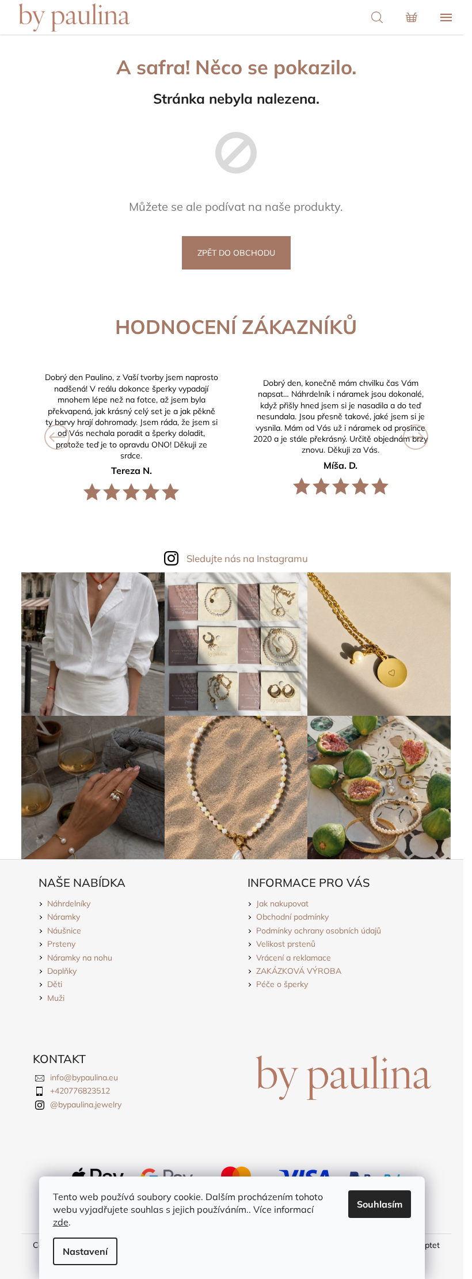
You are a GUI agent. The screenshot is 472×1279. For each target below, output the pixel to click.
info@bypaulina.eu (84, 1077)
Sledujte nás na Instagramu (247, 558)
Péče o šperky (282, 984)
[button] (63, 437)
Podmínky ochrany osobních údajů (318, 930)
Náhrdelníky (68, 903)
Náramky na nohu (79, 957)
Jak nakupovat (282, 903)
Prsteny (61, 944)
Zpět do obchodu (236, 253)
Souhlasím (379, 1204)
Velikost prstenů (285, 944)
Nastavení (85, 1251)
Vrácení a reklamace (293, 957)
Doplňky (62, 971)
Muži (55, 998)
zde (60, 1222)
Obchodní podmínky (292, 917)
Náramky (63, 917)
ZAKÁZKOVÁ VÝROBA (298, 971)
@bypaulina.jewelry (85, 1104)
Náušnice (64, 930)
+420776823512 (80, 1091)
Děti (54, 984)
